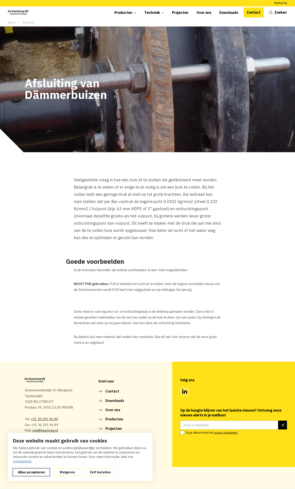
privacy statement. (226, 432)
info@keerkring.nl (45, 430)
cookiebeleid (22, 461)
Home (11, 22)
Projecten (28, 22)
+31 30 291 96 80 (44, 419)
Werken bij (280, 3)
